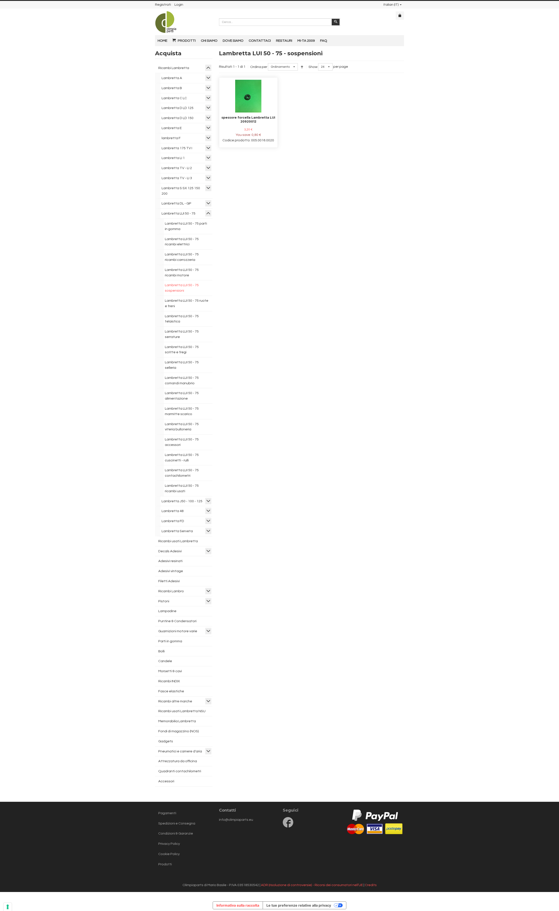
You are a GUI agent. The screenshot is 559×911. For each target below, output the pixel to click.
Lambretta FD (173, 521)
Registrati (163, 4)
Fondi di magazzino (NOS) (178, 731)
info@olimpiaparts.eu (236, 819)
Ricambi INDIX (169, 681)
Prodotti (165, 864)
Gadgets (165, 741)
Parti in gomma (170, 641)
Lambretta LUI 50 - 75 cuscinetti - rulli (182, 457)
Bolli (161, 651)
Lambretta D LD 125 (177, 108)
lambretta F (171, 138)
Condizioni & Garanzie (175, 833)
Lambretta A (172, 78)
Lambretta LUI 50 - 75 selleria (182, 364)
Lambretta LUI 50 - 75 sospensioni (182, 287)
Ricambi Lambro (171, 591)
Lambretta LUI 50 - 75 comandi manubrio (182, 380)
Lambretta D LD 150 (177, 118)
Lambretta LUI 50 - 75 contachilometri (182, 472)
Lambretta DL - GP (176, 203)
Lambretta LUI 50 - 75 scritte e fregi (182, 349)
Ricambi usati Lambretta (178, 541)
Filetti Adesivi (169, 581)
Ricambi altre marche (175, 701)
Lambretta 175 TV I (177, 148)
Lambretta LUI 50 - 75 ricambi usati (182, 488)
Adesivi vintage (170, 571)
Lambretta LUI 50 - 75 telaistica (182, 318)
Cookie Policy (169, 854)
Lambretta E (172, 128)
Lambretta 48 (173, 511)
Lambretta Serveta (177, 531)
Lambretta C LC (174, 98)
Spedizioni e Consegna (176, 823)
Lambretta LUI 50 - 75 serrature (182, 334)
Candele (165, 661)
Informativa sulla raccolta (237, 905)
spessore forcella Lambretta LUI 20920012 (248, 119)
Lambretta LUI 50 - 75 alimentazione (182, 395)
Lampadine (167, 611)
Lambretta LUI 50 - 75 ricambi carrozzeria (182, 257)
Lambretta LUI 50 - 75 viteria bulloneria (182, 426)
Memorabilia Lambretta (177, 721)
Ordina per (258, 67)
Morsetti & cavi (170, 671)
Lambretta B (172, 88)
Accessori (166, 781)
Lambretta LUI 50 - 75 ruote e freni (186, 303)
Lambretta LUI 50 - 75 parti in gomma (186, 226)
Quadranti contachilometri (179, 771)
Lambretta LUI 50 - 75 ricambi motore (182, 272)
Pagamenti (167, 813)
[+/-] (301, 66)
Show (313, 67)
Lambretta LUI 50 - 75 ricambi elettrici (182, 241)
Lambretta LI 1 (173, 158)
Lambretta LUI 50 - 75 (178, 213)
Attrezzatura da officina (177, 761)
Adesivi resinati (170, 561)
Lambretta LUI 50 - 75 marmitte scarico (182, 411)
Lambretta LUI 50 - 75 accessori (182, 442)
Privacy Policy (169, 843)
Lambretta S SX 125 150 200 (181, 190)
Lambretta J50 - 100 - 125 (182, 501)
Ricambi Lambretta (173, 68)
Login (178, 4)
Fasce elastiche (171, 691)
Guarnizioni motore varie (177, 631)
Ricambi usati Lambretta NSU (181, 711)
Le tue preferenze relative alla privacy (298, 905)
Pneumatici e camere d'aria (180, 751)
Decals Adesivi (170, 551)
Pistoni (163, 601)
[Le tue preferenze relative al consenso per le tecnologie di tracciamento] (7, 907)
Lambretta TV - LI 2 (177, 168)
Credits (371, 885)
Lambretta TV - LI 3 (177, 178)
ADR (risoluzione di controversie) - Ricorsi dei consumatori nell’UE (312, 885)
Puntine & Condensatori (177, 621)
